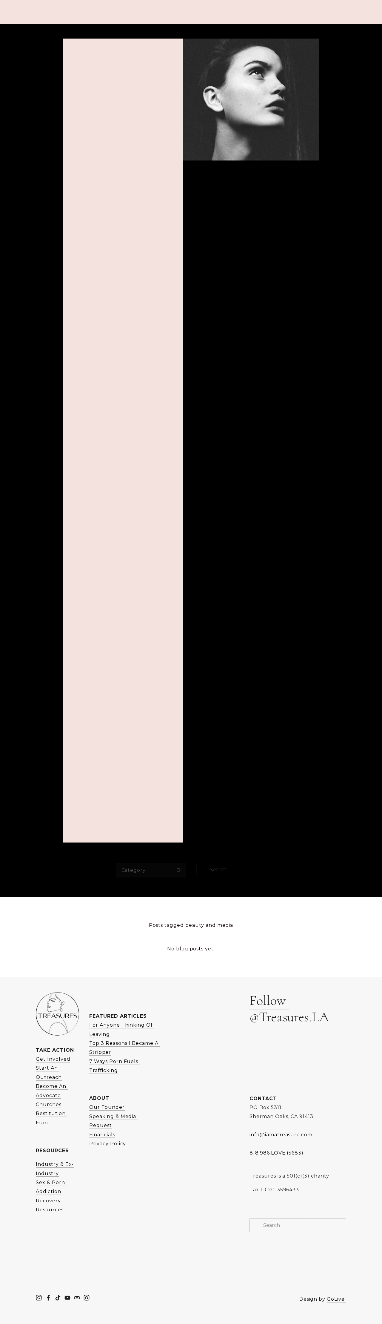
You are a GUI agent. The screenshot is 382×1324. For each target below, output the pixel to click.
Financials (102, 1135)
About (44, 46)
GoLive (336, 1299)
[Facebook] (48, 1298)
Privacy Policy (107, 1143)
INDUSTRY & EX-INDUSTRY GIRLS (308, 46)
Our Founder (107, 1107)
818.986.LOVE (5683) (277, 1153)
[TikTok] (58, 1298)
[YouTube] (67, 1298)
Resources (73, 46)
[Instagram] (39, 1298)
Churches (48, 1104)
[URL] (77, 1298)
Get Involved (112, 46)
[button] (261, 1048)
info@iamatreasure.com (282, 1135)
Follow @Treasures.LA (289, 1008)
